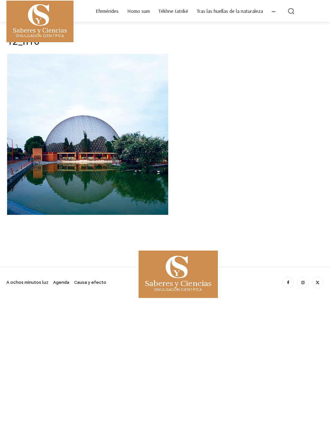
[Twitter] (318, 282)
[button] (291, 11)
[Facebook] (288, 282)
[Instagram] (303, 282)
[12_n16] (87, 213)
